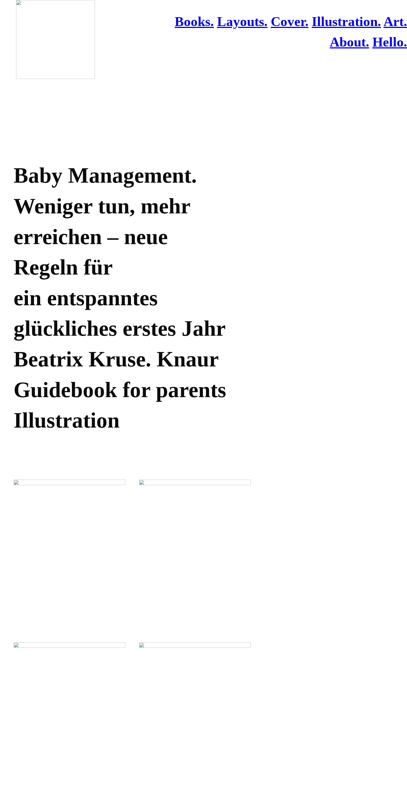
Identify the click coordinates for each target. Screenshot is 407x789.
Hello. (389, 42)
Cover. (289, 21)
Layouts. (242, 21)
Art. (395, 21)
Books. (194, 21)
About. (349, 42)
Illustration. (346, 21)
